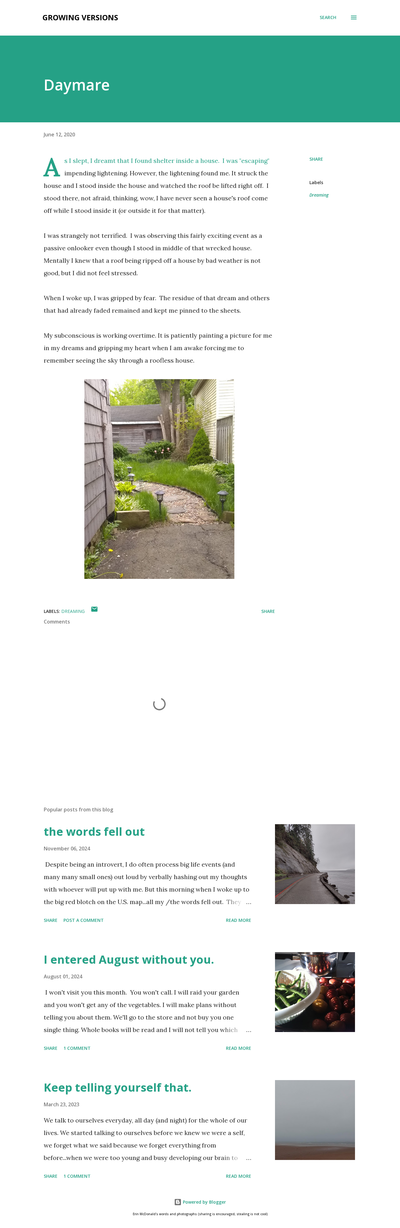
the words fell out (94, 831)
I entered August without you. (129, 959)
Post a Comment (83, 920)
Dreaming (318, 195)
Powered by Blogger (204, 1202)
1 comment (77, 1048)
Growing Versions (80, 17)
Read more (238, 920)
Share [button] (316, 159)
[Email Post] (94, 611)
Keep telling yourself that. (118, 1087)
